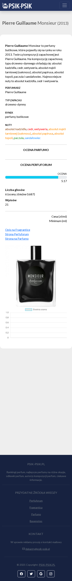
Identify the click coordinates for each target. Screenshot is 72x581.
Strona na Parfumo (17, 238)
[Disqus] (36, 403)
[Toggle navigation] (64, 5)
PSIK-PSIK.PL (47, 564)
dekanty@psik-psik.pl (37, 548)
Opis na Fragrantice (17, 229)
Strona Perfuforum (17, 234)
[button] (21, 573)
